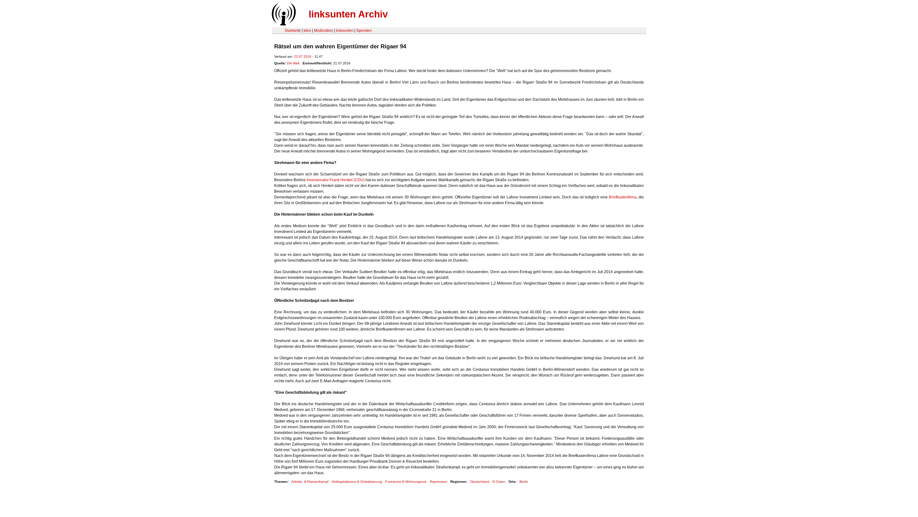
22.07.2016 (302, 56)
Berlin (523, 481)
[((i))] (283, 24)
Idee (307, 30)
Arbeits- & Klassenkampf (309, 481)
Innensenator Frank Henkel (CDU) (335, 180)
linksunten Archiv (348, 14)
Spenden (364, 30)
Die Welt (293, 63)
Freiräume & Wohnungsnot (405, 481)
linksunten (344, 30)
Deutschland (479, 481)
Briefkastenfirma (622, 197)
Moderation (323, 30)
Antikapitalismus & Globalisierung (357, 481)
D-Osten (498, 481)
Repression (438, 481)
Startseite (293, 30)
